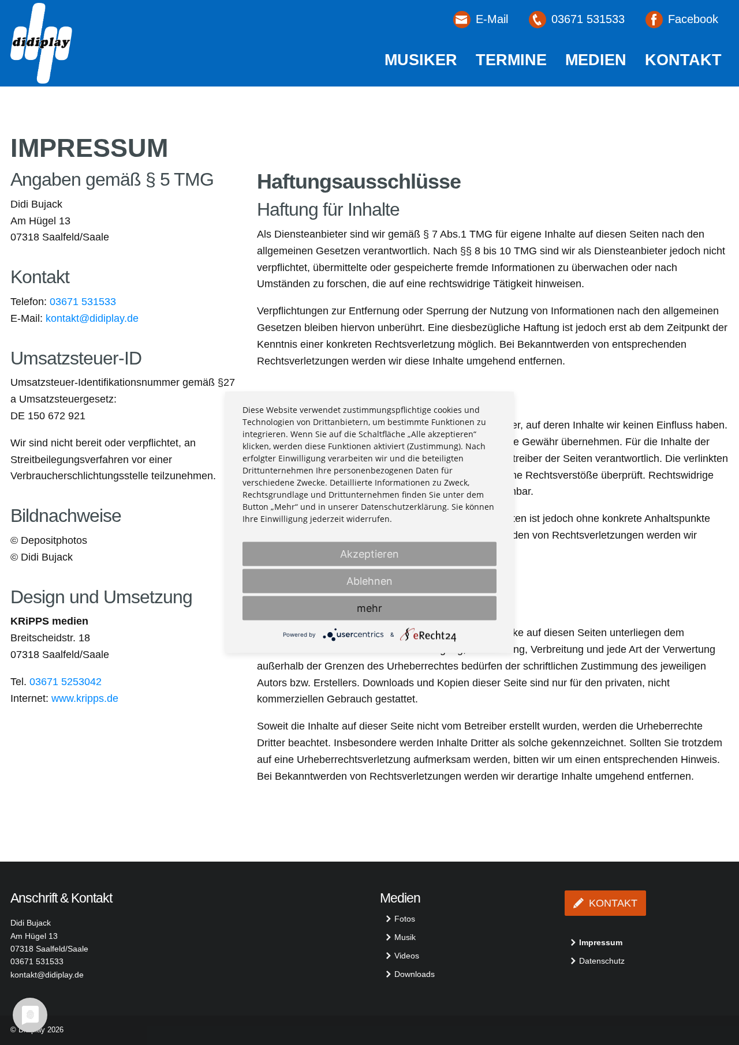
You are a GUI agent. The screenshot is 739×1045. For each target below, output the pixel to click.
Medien (595, 60)
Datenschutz (602, 960)
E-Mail (492, 19)
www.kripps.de (84, 698)
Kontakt (683, 60)
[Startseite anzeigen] (41, 42)
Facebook (693, 19)
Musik (405, 937)
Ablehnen (369, 581)
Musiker (421, 60)
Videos (406, 955)
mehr (369, 608)
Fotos (404, 918)
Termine (511, 60)
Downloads (414, 974)
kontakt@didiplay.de (92, 318)
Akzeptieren (369, 554)
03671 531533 (588, 19)
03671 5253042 (65, 681)
